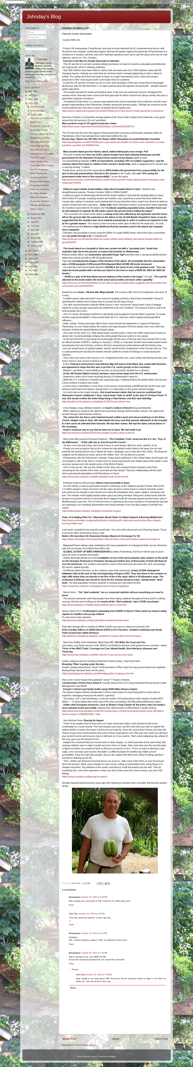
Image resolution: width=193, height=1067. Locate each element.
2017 (30, 270)
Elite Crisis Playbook (39, 197)
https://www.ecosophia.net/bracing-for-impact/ (84, 776)
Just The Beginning (38, 169)
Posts (31, 32)
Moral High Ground (38, 130)
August (34, 218)
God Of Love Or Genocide (42, 118)
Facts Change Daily (39, 161)
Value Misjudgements (39, 142)
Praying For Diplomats (40, 126)
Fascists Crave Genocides (42, 154)
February (35, 242)
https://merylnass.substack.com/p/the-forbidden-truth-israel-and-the (95, 476)
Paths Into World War (39, 189)
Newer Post (69, 1038)
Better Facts (35, 122)
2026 (30, 91)
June (33, 226)
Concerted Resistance (40, 181)
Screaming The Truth (39, 146)
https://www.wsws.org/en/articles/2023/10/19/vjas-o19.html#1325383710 (98, 126)
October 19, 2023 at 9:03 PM (94, 897)
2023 (30, 103)
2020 (30, 258)
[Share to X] (103, 883)
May (33, 230)
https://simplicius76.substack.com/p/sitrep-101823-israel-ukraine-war (96, 401)
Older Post (161, 1038)
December (36, 107)
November (36, 111)
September (36, 214)
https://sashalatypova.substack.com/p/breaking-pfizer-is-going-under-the (98, 673)
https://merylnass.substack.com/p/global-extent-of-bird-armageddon (95, 586)
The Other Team (37, 157)
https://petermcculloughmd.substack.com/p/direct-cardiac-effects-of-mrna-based (101, 636)
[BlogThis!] (100, 883)
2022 (30, 251)
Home (115, 1038)
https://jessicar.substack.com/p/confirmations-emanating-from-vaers (95, 620)
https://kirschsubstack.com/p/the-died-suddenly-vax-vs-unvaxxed (94, 605)
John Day (73, 913)
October (34, 114)
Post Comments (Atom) (84, 1045)
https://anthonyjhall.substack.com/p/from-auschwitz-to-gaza (91, 511)
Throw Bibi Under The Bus (42, 165)
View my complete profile (36, 81)
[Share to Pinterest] (108, 883)
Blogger (112, 1056)
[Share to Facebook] (106, 883)
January (34, 246)
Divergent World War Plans (42, 134)
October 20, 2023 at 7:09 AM (99, 974)
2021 (30, 254)
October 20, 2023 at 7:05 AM (94, 953)
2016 (30, 274)
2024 (30, 99)
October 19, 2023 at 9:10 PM (92, 913)
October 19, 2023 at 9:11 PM (94, 933)
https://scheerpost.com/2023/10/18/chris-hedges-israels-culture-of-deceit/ (98, 433)
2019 (30, 262)
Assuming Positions (39, 177)
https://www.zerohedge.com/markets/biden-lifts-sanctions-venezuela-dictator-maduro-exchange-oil (111, 539)
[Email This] (98, 883)
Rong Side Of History (39, 150)
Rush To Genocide (38, 173)
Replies (75, 969)
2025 (30, 95)
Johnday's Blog (44, 16)
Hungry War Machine (39, 201)
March (34, 238)
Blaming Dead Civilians (40, 138)
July (33, 222)
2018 (30, 266)
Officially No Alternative (40, 205)
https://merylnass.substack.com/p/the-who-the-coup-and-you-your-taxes (97, 655)
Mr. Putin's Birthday (38, 193)
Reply (71, 905)
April (33, 234)
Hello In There (36, 209)
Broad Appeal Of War (39, 185)
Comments (34, 37)
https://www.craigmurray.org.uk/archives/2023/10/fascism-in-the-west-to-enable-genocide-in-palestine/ (112, 111)
